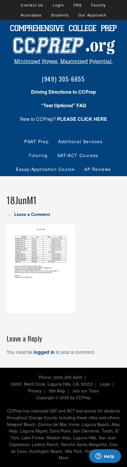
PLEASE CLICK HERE (82, 118)
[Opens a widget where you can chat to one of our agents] (105, 456)
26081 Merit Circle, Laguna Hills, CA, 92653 (52, 384)
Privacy (35, 391)
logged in (44, 352)
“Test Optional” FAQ (63, 105)
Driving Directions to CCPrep (63, 91)
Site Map (57, 391)
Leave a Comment (32, 214)
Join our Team (85, 391)
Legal (105, 384)
